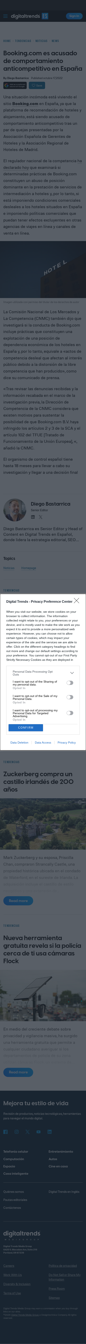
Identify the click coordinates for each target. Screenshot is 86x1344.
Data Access (43, 742)
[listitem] (43, 673)
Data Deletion (19, 742)
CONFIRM (26, 727)
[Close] (78, 602)
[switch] (70, 683)
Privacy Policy (67, 742)
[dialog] (43, 672)
